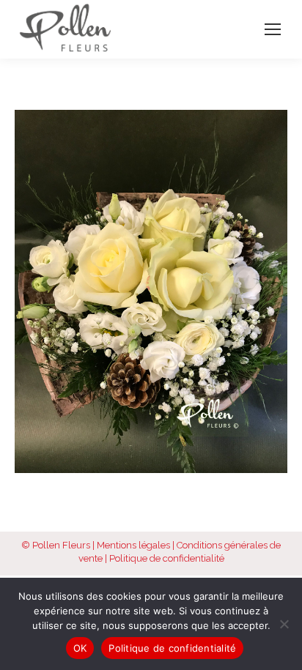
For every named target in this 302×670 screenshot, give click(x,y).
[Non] (283, 624)
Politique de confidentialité (166, 558)
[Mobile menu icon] (272, 29)
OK (80, 648)
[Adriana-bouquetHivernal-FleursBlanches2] (151, 291)
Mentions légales (133, 545)
